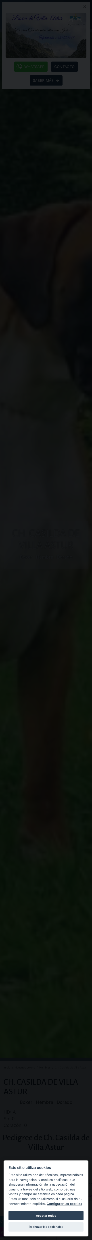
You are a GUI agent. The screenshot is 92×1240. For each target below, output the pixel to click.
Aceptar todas (46, 1215)
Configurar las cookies (64, 1204)
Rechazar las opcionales (46, 1226)
